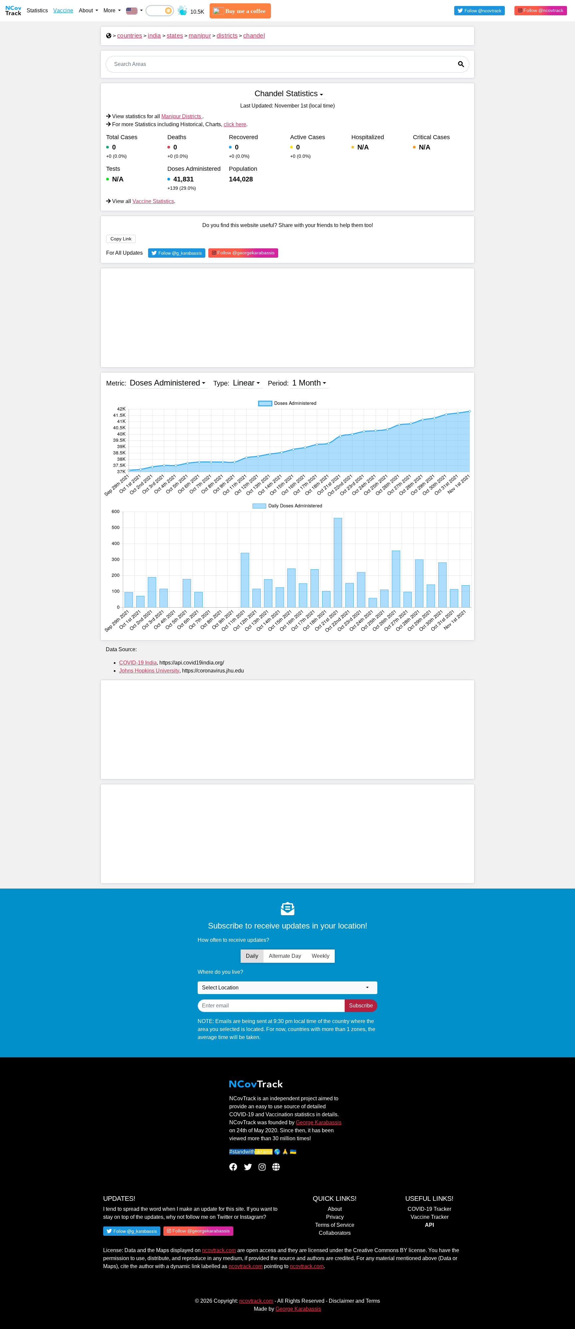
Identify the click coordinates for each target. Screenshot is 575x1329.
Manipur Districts (181, 116)
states (175, 35)
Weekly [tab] (320, 956)
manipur (200, 35)
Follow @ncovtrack (542, 10)
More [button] (110, 10)
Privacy (335, 1217)
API (429, 1225)
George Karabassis (318, 1122)
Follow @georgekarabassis (245, 252)
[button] (134, 10)
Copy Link (120, 238)
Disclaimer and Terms (354, 1301)
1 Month (306, 382)
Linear (244, 382)
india (154, 35)
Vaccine (63, 10)
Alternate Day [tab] (285, 956)
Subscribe (361, 1005)
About (335, 1209)
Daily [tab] (252, 956)
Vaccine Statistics (153, 201)
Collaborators (335, 1233)
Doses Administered (165, 382)
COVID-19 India (138, 662)
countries (129, 35)
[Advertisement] (287, 318)
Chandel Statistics (286, 93)
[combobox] (287, 987)
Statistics (37, 10)
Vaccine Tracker (430, 1217)
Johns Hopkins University (149, 670)
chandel (254, 35)
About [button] (86, 10)
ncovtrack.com (219, 1250)
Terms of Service (334, 1225)
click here (235, 124)
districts (227, 35)
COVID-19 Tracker (429, 1209)
